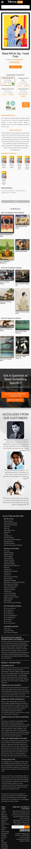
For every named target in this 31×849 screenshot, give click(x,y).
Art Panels (7, 551)
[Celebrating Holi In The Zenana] (22, 220)
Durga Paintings (8, 599)
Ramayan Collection (9, 589)
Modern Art (7, 532)
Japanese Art (5, 192)
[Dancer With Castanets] (22, 244)
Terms (3, 826)
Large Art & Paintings (10, 593)
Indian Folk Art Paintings (10, 586)
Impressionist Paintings (10, 525)
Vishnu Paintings (8, 558)
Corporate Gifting (9, 630)
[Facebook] (23, 831)
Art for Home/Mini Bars (10, 615)
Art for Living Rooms (10, 608)
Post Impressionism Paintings (12, 539)
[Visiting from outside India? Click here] (23, 639)
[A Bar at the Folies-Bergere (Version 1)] (22, 276)
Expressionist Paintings (10, 523)
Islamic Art (7, 526)
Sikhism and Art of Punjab (11, 597)
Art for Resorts (8, 619)
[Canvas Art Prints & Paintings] (23, 699)
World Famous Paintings (11, 577)
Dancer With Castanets (21, 251)
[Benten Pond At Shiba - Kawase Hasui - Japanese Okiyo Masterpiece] (22, 325)
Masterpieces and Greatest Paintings (14, 582)
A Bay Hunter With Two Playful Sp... (5, 302)
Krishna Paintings (9, 553)
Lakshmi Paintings (9, 562)
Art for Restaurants (9, 617)
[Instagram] (26, 831)
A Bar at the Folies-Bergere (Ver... (22, 284)
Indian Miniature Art (9, 530)
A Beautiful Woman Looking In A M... (22, 312)
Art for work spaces (9, 623)
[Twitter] (21, 831)
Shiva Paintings (8, 556)
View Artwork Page (14, 62)
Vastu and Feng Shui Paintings (12, 602)
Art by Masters (21, 191)
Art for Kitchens (8, 612)
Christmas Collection (10, 588)
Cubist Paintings (8, 521)
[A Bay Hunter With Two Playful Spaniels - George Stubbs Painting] (7, 294)
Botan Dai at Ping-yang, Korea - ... (6, 359)
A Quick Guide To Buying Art (4, 813)
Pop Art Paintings (9, 538)
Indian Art (6, 528)
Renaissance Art (8, 541)
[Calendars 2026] (13, 665)
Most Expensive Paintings (11, 584)
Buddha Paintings (9, 554)
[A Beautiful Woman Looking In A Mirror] (22, 299)
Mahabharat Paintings (10, 580)
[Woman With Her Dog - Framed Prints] (15, 30)
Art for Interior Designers (11, 632)
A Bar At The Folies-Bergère (5, 282)
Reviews (3, 822)
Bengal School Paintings (10, 571)
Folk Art (6, 534)
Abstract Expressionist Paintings (13, 545)
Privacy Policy (5, 831)
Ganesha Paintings (9, 560)
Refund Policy (5, 824)
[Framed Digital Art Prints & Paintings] (1, 719)
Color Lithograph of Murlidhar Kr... (5, 262)
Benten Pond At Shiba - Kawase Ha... (21, 332)
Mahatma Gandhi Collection (11, 565)
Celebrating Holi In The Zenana (21, 227)
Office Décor (7, 629)
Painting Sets (7, 591)
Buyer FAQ (4, 820)
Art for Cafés (7, 621)
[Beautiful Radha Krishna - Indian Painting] (7, 224)
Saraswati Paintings (9, 564)
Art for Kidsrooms (9, 614)
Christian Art (7, 573)
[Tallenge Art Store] (15, 2)
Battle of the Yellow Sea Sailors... (6, 329)
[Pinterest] (28, 831)
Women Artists (8, 578)
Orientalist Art (8, 536)
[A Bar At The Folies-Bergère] (7, 275)
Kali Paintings (7, 601)
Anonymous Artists (7, 191)
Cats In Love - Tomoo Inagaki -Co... (20, 357)
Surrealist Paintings (9, 543)
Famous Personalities (10, 595)
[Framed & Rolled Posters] (20, 685)
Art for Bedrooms (9, 610)
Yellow (13, 192)
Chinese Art (7, 575)
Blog (2, 840)
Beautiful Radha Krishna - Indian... (6, 235)
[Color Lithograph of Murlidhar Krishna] (7, 249)
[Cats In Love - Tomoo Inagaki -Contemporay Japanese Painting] (22, 345)
